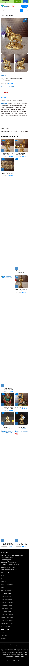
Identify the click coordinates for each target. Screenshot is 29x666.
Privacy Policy (5, 587)
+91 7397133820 (10, 567)
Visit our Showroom (14, 564)
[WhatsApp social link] (7, 134)
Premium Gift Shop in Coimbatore (17, 649)
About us (3, 579)
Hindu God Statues (6, 608)
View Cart (4, 635)
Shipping (3, 581)
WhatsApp (17, 1)
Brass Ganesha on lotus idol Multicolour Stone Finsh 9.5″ (8, 408)
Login (2, 632)
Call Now (25, 2)
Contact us (4, 576)
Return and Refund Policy (8, 87)
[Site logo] (5, 6)
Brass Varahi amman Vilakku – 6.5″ (21, 426)
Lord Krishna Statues (7, 620)
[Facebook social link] (6, 134)
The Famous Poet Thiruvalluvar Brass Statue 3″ (21, 545)
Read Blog (4, 638)
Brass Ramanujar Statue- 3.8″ (7, 426)
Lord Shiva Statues (6, 599)
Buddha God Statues (7, 623)
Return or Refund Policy (7, 584)
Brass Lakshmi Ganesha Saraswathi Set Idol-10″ (7, 390)
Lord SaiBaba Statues (7, 596)
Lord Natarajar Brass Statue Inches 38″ (7, 544)
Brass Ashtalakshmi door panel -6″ (7, 173)
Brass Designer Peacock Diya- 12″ (21, 154)
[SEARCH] (21, 10)
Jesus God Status (6, 626)
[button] (2, 150)
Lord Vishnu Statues (6, 605)
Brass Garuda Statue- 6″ (21, 290)
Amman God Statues (7, 617)
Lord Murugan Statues (7, 602)
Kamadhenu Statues (13, 131)
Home (2, 15)
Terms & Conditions (6, 590)
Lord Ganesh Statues (7, 614)
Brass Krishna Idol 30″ (21, 407)
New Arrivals (9, 15)
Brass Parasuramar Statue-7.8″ (21, 271)
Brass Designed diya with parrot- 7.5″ (7, 154)
